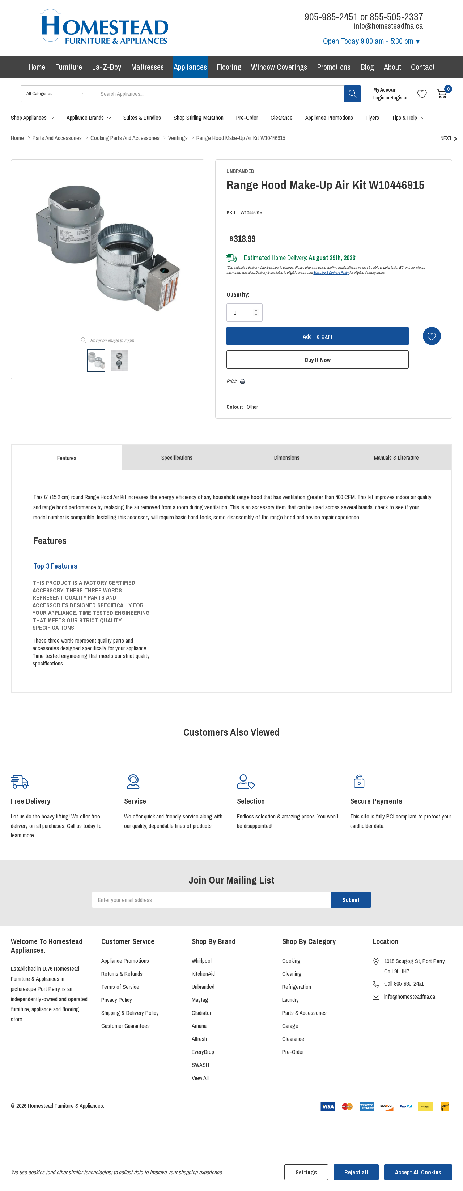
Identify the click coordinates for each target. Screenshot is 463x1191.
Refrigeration (296, 987)
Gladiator (201, 1013)
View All (200, 1078)
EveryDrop (203, 1052)
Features (66, 458)
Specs (176, 457)
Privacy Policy (116, 1000)
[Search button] (352, 93)
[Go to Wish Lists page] (422, 93)
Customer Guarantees (125, 1026)
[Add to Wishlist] (432, 336)
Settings (306, 1172)
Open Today (368, 40)
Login (379, 97)
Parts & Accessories (304, 1013)
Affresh (199, 1039)
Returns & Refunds (122, 974)
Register (399, 97)
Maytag (200, 1000)
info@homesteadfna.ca (409, 996)
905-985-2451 (331, 17)
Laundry (290, 1000)
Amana (199, 1026)
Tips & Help (404, 117)
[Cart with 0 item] (442, 93)
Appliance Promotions (125, 961)
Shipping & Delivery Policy (331, 272)
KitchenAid (203, 974)
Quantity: (237, 294)
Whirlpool (202, 961)
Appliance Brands (85, 117)
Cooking (291, 961)
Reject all (356, 1172)
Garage (290, 1026)
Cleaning (292, 974)
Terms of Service (120, 987)
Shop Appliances (29, 117)
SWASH (200, 1065)
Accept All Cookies (418, 1172)
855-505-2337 (396, 17)
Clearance (293, 1039)
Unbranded (203, 987)
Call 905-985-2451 (404, 983)
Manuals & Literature (396, 457)
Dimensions (287, 457)
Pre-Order (293, 1052)
